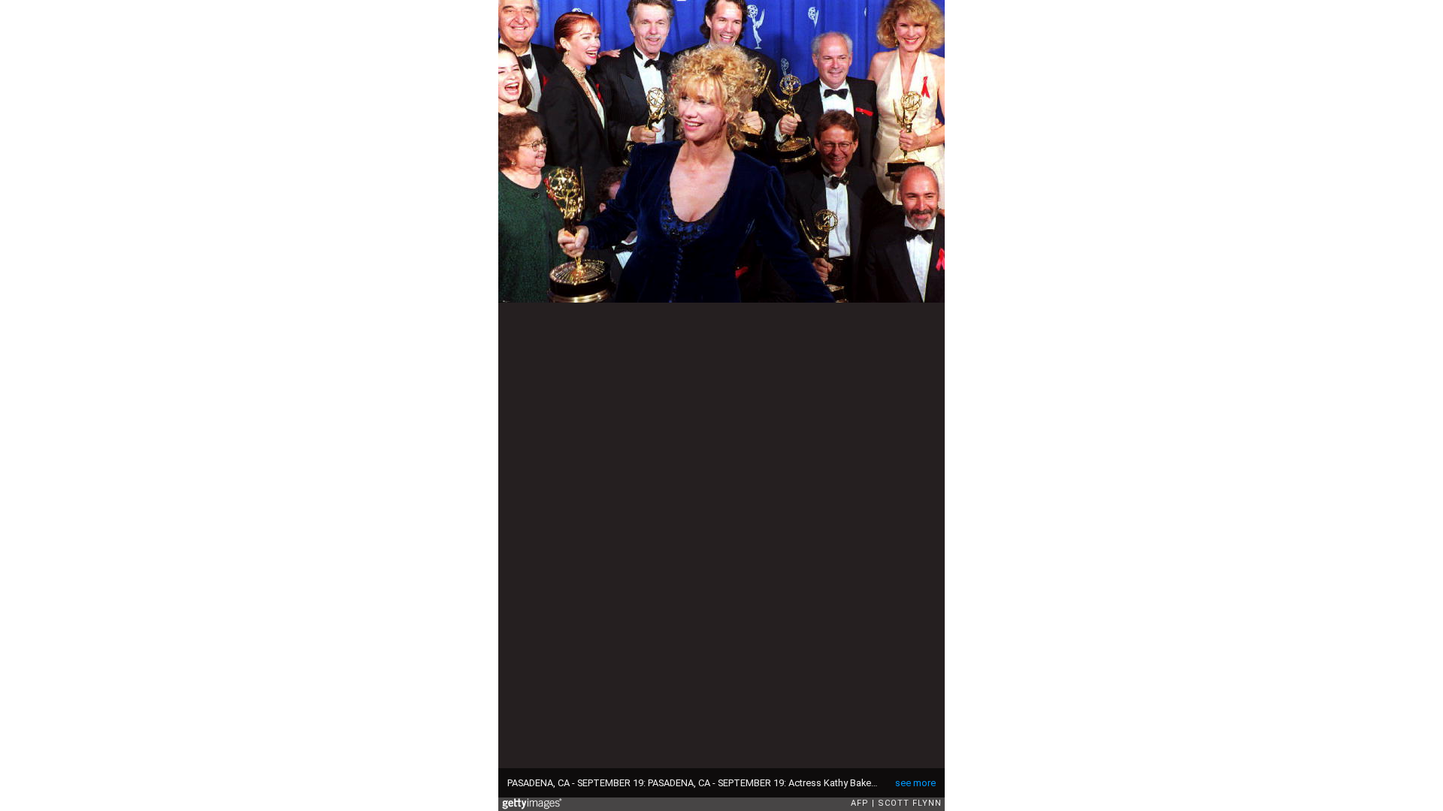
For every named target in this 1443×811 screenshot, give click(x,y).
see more (915, 782)
